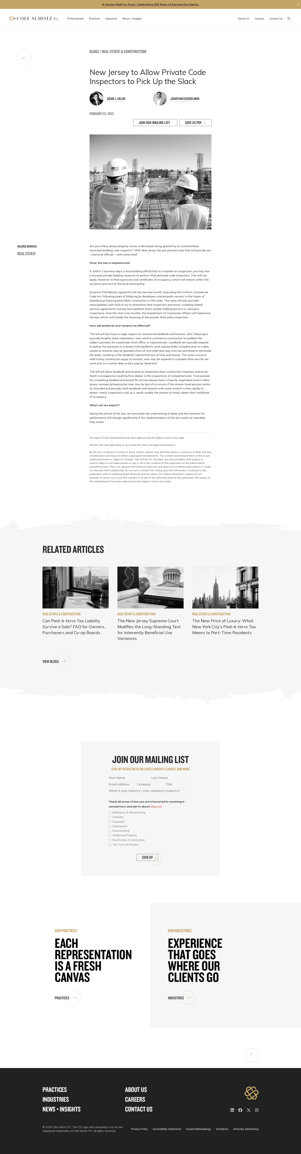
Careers (135, 1099)
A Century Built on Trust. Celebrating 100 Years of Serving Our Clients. (150, 4)
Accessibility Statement (167, 1129)
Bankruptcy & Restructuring (128, 812)
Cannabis (118, 817)
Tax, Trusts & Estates (125, 844)
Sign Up (147, 857)
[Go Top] (251, 1055)
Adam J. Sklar (116, 98)
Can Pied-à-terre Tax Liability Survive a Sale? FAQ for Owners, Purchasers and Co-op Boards (74, 626)
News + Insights (61, 1109)
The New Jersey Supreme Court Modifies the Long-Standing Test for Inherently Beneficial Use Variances (149, 629)
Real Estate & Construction (124, 51)
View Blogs (51, 661)
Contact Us (139, 1109)
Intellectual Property (124, 835)
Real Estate (26, 253)
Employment (120, 826)
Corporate (118, 821)
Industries (176, 997)
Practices (62, 997)
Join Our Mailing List (154, 122)
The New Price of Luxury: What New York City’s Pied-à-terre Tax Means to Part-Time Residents (224, 626)
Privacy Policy (139, 1129)
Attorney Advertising (245, 1129)
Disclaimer (222, 1129)
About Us (136, 1090)
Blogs (94, 51)
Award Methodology (198, 1129)
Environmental (120, 830)
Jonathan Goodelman (184, 98)
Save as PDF (193, 122)
